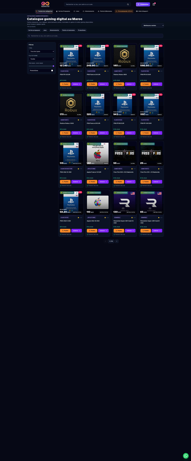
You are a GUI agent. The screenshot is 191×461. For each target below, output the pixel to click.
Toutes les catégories (45, 11)
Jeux (77, 11)
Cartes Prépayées (64, 11)
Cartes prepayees (34, 30)
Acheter (75, 84)
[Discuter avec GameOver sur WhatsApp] (186, 456)
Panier (66, 84)
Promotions (82, 30)
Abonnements (89, 11)
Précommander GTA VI (125, 11)
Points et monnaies (68, 30)
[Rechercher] (128, 4)
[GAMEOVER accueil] (45, 4)
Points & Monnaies (106, 11)
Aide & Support (143, 11)
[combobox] (94, 4)
